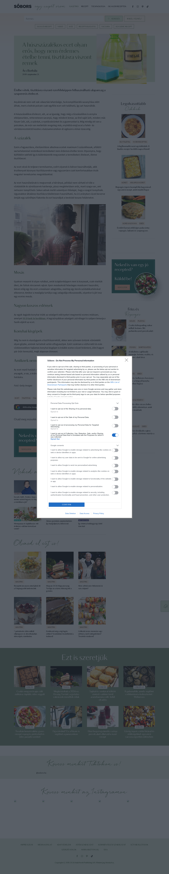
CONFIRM (66, 505)
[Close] (127, 360)
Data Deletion (70, 513)
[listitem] (84, 403)
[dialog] (84, 437)
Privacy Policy (98, 513)
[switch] (115, 408)
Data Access (84, 513)
